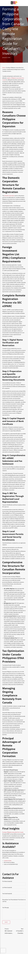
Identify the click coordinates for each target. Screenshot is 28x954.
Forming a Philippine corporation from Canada (12, 832)
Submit (6, 922)
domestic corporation (9, 195)
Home (3, 67)
